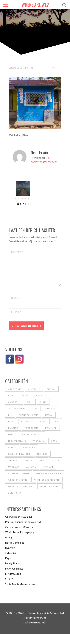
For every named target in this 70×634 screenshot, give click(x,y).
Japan (43, 421)
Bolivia (25, 395)
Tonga (55, 460)
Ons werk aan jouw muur (18, 516)
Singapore (29, 447)
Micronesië (31, 428)
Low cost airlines (14, 568)
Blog (11, 395)
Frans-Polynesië (28, 415)
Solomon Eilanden (19, 454)
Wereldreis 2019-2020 (20, 486)
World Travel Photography (20, 532)
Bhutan (51, 389)
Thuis (29, 460)
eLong (8, 537)
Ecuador (50, 408)
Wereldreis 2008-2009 (48, 473)
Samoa (12, 447)
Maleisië (13, 428)
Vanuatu (31, 467)
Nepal (11, 434)
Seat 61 (9, 578)
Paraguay (38, 441)
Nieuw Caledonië (32, 434)
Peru (54, 441)
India (11, 421)
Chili (30, 402)
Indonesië (27, 421)
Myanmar (51, 428)
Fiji (10, 415)
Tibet (42, 460)
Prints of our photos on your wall (23, 521)
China (43, 402)
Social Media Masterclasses (20, 584)
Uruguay (13, 467)
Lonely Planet (12, 563)
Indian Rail (10, 553)
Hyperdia (10, 547)
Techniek (42, 454)
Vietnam (48, 467)
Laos (56, 421)
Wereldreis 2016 (17, 480)
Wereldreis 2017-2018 (47, 480)
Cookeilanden (16, 408)
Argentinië (14, 389)
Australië (34, 389)
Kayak (8, 558)
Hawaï (49, 415)
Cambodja (14, 402)
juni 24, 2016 (15, 67)
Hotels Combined (14, 542)
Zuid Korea (14, 493)
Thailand (13, 460)
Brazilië (41, 395)
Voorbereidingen (18, 473)
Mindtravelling (13, 573)
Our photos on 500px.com (19, 527)
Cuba (35, 408)
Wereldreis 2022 (50, 486)
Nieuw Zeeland (17, 441)
